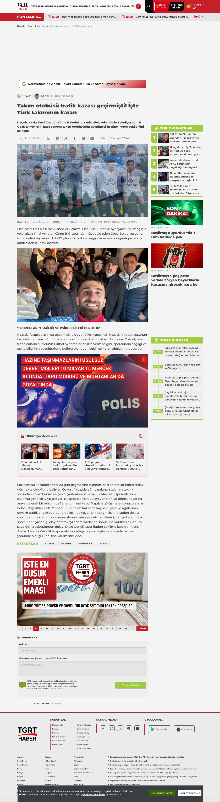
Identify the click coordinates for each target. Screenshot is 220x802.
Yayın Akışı (79, 785)
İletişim (55, 733)
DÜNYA (74, 6)
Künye (55, 729)
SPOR (95, 6)
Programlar (79, 757)
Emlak (20, 785)
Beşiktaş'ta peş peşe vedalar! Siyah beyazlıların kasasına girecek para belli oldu (89, 16)
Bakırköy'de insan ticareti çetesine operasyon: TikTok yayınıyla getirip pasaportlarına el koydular (153, 777)
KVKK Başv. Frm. (84, 749)
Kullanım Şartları (84, 725)
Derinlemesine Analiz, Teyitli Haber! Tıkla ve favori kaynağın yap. (77, 84)
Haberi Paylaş (33, 138)
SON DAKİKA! (29, 17)
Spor (30, 26)
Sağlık (76, 765)
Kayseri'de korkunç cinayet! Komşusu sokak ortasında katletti (137, 781)
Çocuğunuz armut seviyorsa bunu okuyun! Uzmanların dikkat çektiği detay (182, 411)
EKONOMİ (62, 6)
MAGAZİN (105, 6)
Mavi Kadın (50, 777)
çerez (76, 791)
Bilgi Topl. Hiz (83, 737)
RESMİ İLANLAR (121, 6)
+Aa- (103, 138)
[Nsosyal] (83, 138)
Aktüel (20, 757)
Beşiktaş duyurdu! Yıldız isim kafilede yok (183, 366)
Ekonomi (21, 781)
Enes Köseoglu (63, 95)
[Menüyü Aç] (132, 6)
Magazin (48, 773)
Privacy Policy (83, 733)
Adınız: (23, 644)
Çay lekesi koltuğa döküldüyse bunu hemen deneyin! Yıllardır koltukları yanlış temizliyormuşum (163, 16)
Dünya (20, 773)
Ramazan (78, 761)
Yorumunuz (44, 658)
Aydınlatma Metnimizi (93, 794)
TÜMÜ (196, 16)
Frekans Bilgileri (59, 737)
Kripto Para (50, 765)
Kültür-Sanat (50, 761)
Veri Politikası (82, 741)
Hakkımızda (57, 725)
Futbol (59, 344)
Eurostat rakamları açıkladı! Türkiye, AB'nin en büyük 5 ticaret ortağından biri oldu (182, 351)
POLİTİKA (84, 6)
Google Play (162, 729)
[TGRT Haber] (22, 6)
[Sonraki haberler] (140, 436)
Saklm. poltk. (57, 745)
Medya (48, 781)
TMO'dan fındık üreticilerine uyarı (125, 785)
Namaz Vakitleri (52, 785)
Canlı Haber (22, 765)
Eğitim (20, 777)
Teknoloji (78, 781)
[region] (110, 793)
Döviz (19, 769)
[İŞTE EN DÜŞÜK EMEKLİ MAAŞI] (82, 589)
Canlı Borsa (22, 761)
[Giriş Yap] (138, 6)
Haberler (21, 26)
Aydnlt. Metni (83, 745)
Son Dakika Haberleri (83, 773)
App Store (186, 729)
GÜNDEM (50, 6)
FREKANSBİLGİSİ (177, 6)
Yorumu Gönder (130, 685)
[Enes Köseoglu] (36, 96)
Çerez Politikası (58, 741)
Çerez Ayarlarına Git (190, 793)
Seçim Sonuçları (81, 769)
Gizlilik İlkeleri (83, 729)
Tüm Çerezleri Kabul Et (162, 793)
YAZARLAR (37, 6)
